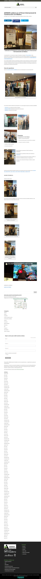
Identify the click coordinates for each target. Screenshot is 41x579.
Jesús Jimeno (12, 171)
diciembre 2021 (6, 457)
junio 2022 (5, 448)
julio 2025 (5, 393)
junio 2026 (5, 376)
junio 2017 (5, 538)
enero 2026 (6, 384)
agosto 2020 (6, 479)
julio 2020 (5, 480)
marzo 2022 (6, 452)
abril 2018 (5, 522)
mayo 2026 (6, 378)
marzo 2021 (6, 471)
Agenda (13, 16)
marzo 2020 (6, 486)
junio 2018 (5, 519)
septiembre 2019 (7, 496)
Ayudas (5, 314)
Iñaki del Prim (8, 171)
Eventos (24, 16)
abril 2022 (5, 451)
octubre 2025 (6, 389)
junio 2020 (5, 482)
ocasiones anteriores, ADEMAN (12, 69)
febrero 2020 (6, 488)
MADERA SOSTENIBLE (7, 287)
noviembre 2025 (6, 387)
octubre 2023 (6, 423)
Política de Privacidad (25, 552)
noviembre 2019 (6, 493)
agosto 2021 (6, 463)
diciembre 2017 (6, 528)
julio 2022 (5, 446)
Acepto (7, 354)
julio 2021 (5, 465)
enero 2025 (6, 403)
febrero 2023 (6, 435)
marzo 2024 (6, 415)
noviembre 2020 (6, 474)
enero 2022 (6, 455)
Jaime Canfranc (17, 171)
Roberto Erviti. (27, 171)
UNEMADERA (18, 154)
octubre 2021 (6, 460)
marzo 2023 (6, 434)
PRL (4, 326)
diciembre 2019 (6, 491)
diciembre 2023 (6, 420)
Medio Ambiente (6, 323)
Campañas (6, 315)
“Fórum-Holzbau (28, 55)
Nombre (6, 343)
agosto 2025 (6, 392)
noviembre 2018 (6, 511)
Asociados (24, 547)
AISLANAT (6, 107)
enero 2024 (6, 418)
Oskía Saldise (22, 171)
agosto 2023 (6, 426)
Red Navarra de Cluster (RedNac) (10, 569)
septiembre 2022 (7, 443)
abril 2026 (5, 379)
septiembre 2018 (7, 514)
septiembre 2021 (7, 462)
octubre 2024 (6, 406)
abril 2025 (5, 398)
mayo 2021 (6, 468)
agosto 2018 (6, 516)
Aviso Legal (24, 550)
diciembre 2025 (6, 386)
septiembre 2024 (7, 407)
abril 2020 (5, 485)
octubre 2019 (6, 494)
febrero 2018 (6, 525)
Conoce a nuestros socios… (8, 317)
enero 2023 (6, 437)
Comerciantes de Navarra (9, 566)
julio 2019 (5, 499)
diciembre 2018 (6, 510)
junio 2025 (5, 395)
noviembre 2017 (6, 530)
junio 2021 (5, 466)
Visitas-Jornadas (29, 16)
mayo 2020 (6, 483)
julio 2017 (5, 536)
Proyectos (5, 328)
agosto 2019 (6, 497)
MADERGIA (6, 110)
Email (6, 338)
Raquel (6, 16)
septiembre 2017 (7, 533)
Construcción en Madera (19, 16)
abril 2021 (5, 469)
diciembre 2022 (6, 438)
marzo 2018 (6, 524)
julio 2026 (5, 375)
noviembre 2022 (6, 440)
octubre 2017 (6, 531)
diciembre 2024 (6, 404)
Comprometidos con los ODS (9, 570)
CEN (5, 563)
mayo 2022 (6, 449)
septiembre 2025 (7, 390)
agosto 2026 (6, 373)
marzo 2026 (6, 381)
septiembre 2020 (7, 477)
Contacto (23, 549)
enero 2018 (6, 527)
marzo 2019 (6, 505)
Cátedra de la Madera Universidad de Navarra (12, 567)
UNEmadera (7, 564)
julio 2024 (5, 409)
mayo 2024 (6, 412)
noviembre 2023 (6, 421)
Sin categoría (6, 329)
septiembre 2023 (7, 424)
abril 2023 (5, 432)
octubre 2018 (6, 513)
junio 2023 (5, 429)
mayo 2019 (6, 502)
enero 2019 (6, 508)
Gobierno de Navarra (8, 561)
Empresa (7, 348)
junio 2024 (5, 410)
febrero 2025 (6, 401)
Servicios (23, 546)
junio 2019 (5, 500)
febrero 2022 (6, 454)
